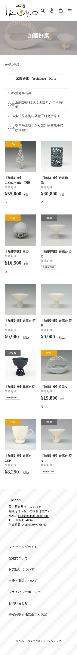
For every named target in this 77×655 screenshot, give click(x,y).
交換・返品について (23, 580)
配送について (18, 558)
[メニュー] (69, 10)
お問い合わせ (18, 603)
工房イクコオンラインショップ (43, 641)
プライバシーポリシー (25, 592)
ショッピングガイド (23, 547)
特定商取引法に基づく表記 (28, 614)
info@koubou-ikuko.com (33, 515)
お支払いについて (21, 569)
